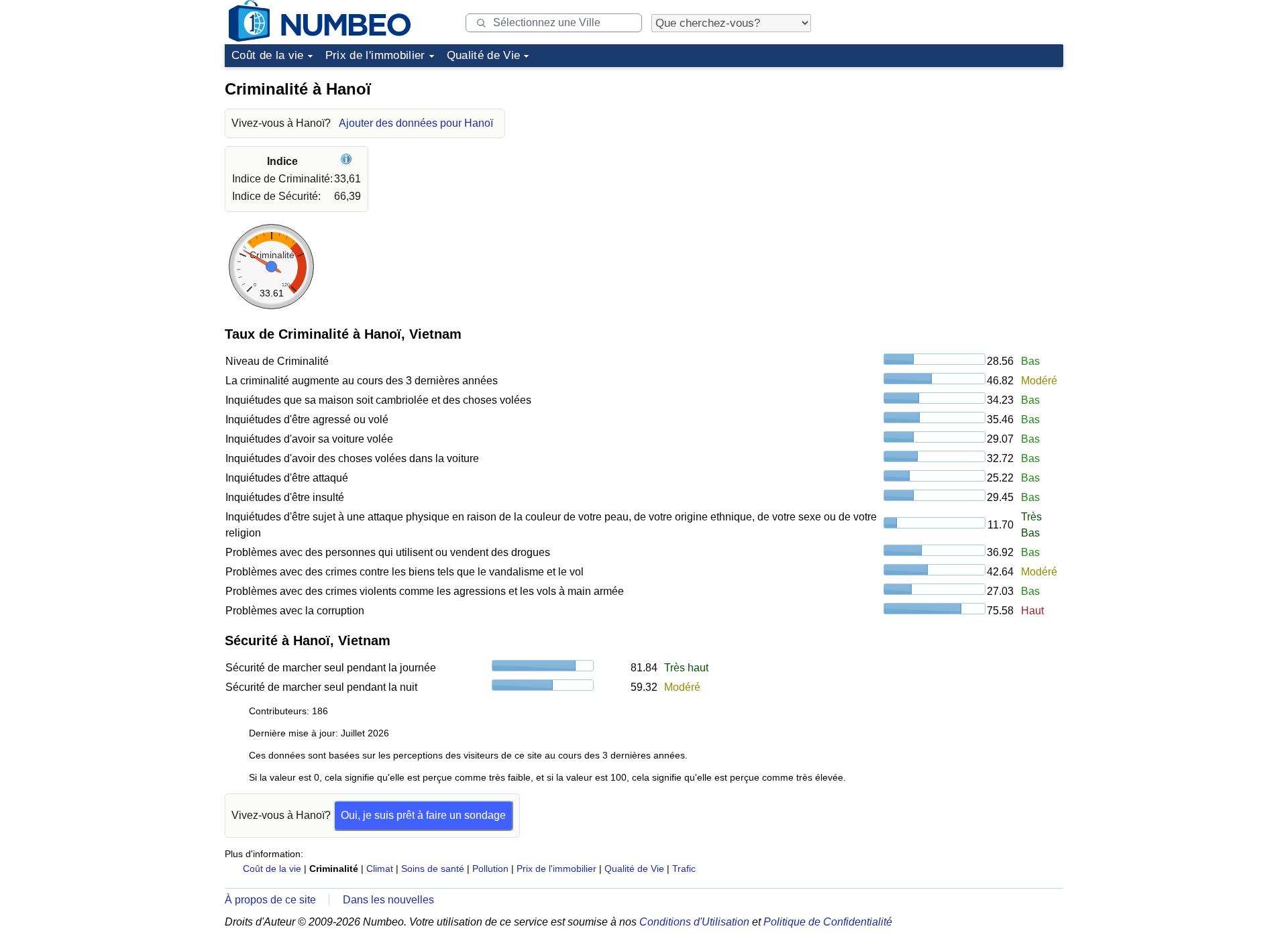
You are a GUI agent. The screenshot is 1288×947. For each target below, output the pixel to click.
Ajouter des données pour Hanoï (416, 123)
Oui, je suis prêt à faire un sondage (423, 815)
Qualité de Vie (484, 55)
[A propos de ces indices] (348, 161)
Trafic (684, 868)
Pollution (490, 868)
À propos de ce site (270, 899)
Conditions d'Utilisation (694, 922)
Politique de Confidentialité (827, 922)
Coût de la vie (267, 55)
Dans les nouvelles (388, 899)
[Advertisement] (962, 157)
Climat (379, 868)
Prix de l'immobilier (375, 55)
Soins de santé (432, 868)
